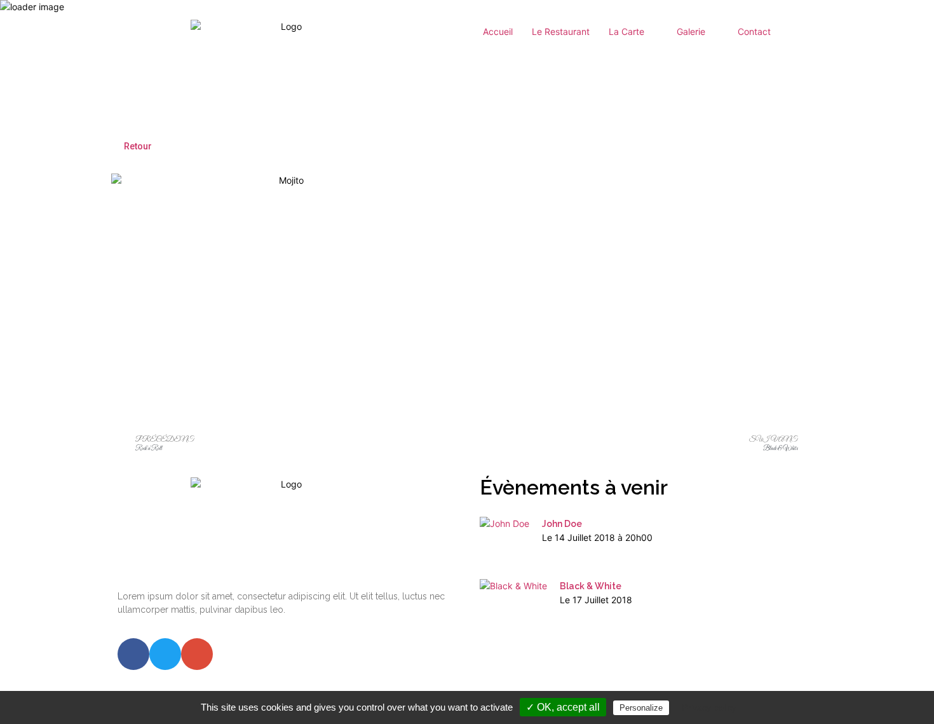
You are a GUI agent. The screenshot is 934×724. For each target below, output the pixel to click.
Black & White (590, 586)
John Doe (562, 524)
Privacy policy (709, 707)
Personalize (641, 708)
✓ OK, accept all (563, 707)
